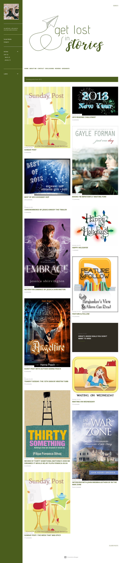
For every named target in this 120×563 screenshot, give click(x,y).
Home (26, 68)
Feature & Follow (80, 314)
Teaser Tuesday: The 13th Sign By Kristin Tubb (46, 381)
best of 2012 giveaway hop (36, 197)
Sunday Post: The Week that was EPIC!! (42, 535)
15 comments (28, 384)
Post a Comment (76, 487)
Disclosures (49, 68)
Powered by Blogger (72, 557)
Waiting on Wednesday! (83, 401)
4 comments (27, 152)
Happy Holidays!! (80, 247)
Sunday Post (30, 150)
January (7, 60)
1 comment (75, 250)
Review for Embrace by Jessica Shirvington (44, 289)
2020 (6, 54)
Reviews (58, 68)
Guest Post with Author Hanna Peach (42, 369)
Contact (41, 68)
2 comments (75, 120)
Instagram (6, 42)
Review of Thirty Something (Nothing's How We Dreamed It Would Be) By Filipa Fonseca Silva (47, 462)
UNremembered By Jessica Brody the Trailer (45, 210)
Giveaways (65, 68)
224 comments (28, 200)
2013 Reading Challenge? (84, 117)
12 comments (75, 199)
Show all (113, 79)
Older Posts (113, 545)
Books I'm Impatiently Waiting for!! (89, 197)
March (7, 57)
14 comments (75, 316)
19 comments (75, 404)
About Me (32, 68)
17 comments (28, 538)
